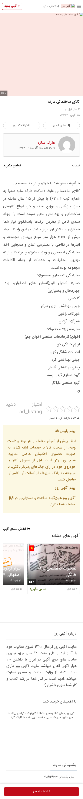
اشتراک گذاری (21, 125)
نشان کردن (59, 125)
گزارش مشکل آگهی (15, 529)
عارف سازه (46, 142)
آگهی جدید (11, 6)
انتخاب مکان (50, 6)
